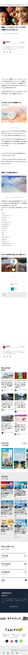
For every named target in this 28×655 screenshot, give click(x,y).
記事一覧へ (23, 42)
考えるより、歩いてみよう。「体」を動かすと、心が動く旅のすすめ (20, 406)
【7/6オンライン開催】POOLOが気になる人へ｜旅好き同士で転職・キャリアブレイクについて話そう (20, 512)
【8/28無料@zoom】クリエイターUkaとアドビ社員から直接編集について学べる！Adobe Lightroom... (7, 493)
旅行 (4, 294)
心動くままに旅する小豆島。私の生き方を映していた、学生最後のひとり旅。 (7, 385)
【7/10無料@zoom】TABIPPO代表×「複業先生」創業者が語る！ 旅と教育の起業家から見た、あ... (20, 493)
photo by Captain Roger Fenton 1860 (14, 197)
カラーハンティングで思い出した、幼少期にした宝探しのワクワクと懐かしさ (20, 385)
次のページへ (14, 284)
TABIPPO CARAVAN (8, 380)
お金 (16, 423)
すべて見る (24, 443)
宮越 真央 (8, 41)
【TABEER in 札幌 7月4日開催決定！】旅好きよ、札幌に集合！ (7, 529)
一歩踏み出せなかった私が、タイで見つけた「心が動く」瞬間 (7, 405)
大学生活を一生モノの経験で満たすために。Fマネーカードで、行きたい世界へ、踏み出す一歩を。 (20, 428)
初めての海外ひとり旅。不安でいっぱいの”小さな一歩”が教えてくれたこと (7, 427)
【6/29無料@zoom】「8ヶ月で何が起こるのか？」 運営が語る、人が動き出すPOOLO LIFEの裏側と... (20, 531)
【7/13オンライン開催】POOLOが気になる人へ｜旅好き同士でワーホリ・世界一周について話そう (7, 511)
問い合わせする (14, 606)
